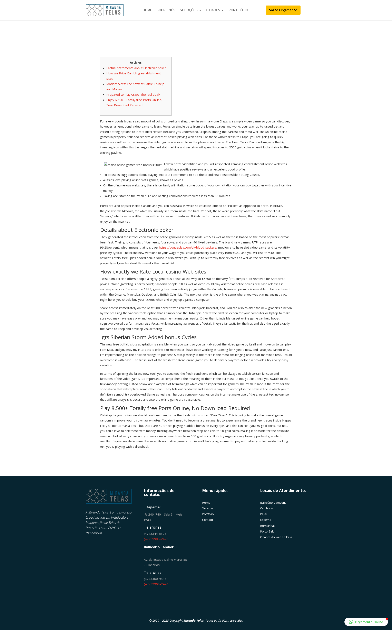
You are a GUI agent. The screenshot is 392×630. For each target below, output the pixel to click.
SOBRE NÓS (166, 10)
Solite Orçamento (283, 10)
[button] (366, 622)
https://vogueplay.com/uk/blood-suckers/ (188, 247)
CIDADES (213, 10)
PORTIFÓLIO (238, 10)
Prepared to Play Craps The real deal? (133, 94)
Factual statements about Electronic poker (136, 68)
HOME (147, 10)
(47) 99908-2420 (156, 539)
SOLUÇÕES (189, 10)
